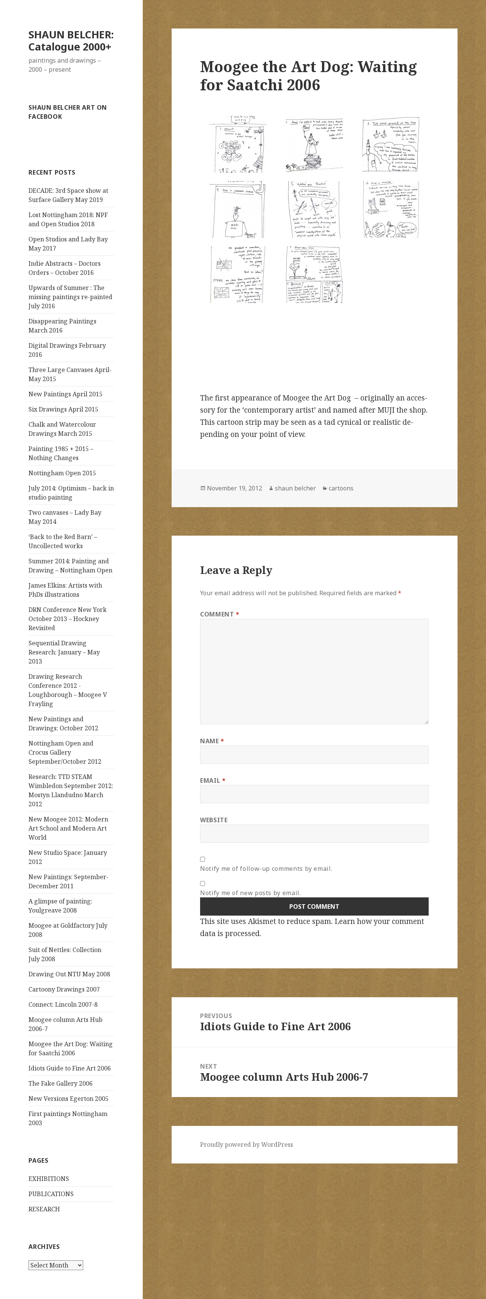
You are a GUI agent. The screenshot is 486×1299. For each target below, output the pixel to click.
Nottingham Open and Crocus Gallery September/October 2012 (64, 752)
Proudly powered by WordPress (246, 1144)
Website (213, 820)
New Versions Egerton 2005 (68, 1098)
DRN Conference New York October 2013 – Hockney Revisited (67, 618)
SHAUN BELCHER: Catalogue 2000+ (71, 40)
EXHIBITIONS (48, 1178)
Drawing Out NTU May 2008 (69, 974)
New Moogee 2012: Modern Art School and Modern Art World (68, 828)
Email (213, 780)
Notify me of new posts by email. (250, 893)
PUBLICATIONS (51, 1194)
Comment (220, 614)
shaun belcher (295, 488)
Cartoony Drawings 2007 (64, 989)
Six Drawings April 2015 (63, 409)
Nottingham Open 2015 (62, 473)
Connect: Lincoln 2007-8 (63, 1004)
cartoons (341, 488)
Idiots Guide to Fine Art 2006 (69, 1068)
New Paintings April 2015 (65, 394)
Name (212, 741)
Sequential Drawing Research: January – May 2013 (64, 652)
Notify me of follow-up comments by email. (266, 868)
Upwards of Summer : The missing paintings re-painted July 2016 (70, 297)
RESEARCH (44, 1209)
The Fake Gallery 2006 (60, 1083)
